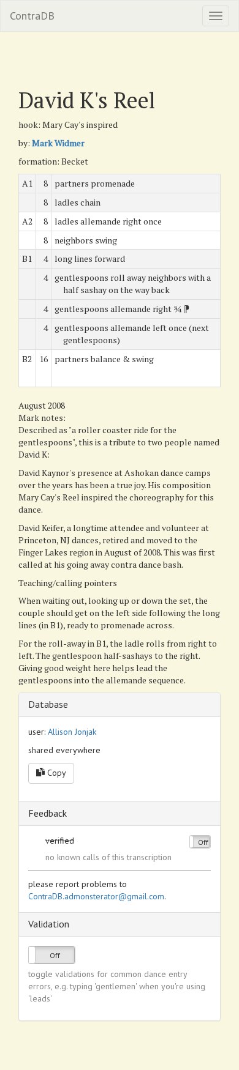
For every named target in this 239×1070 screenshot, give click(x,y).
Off (203, 842)
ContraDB (32, 16)
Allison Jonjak (72, 731)
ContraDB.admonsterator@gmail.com (96, 896)
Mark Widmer (58, 143)
